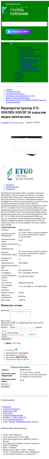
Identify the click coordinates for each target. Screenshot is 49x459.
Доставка (19, 73)
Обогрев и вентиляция (29, 60)
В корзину (5, 386)
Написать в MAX (20, 31)
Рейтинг (4, 327)
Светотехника (25, 64)
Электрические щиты (28, 68)
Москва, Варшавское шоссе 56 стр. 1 (24, 422)
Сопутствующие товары (29, 71)
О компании (20, 77)
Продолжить (6, 339)
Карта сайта (8, 413)
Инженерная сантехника (30, 49)
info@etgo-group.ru (13, 4)
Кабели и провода (27, 54)
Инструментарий (27, 51)
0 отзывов (5, 122)
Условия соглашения (11, 409)
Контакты (19, 81)
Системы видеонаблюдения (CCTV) (20, 96)
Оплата (18, 79)
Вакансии (19, 75)
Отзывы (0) (10, 189)
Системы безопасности (29, 66)
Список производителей (13, 415)
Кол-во (4, 384)
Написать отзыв (16, 122)
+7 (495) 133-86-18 (18, 417)
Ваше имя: (5, 310)
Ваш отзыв (5, 321)
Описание (10, 185)
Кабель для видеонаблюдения (18, 98)
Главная (9, 89)
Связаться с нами (10, 411)
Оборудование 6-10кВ (29, 62)
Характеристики (12, 187)
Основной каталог (22, 47)
